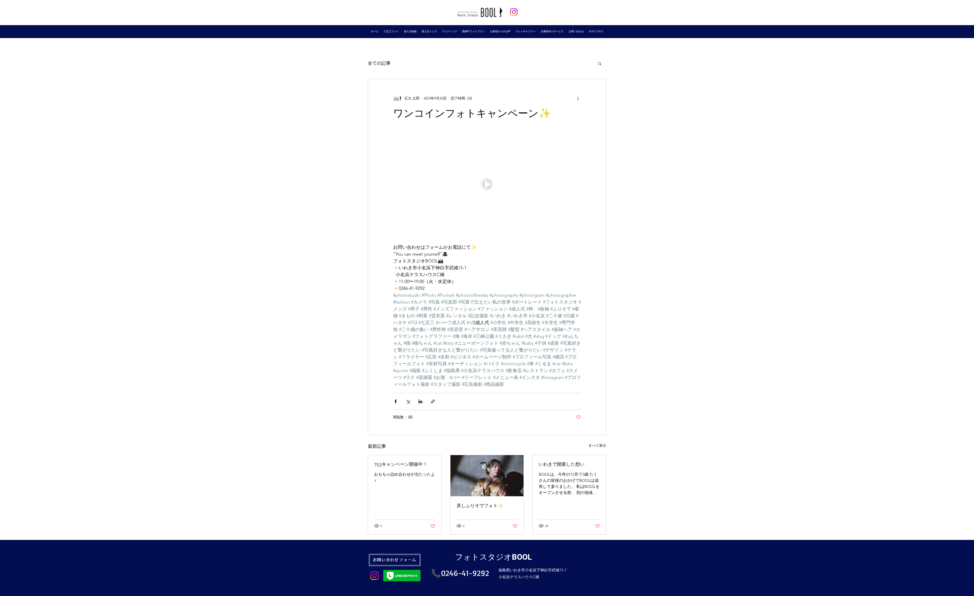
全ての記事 (379, 63)
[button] (599, 63)
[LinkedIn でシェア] (420, 401)
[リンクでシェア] (432, 401)
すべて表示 (597, 445)
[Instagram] (514, 12)
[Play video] (487, 184)
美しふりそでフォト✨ (480, 505)
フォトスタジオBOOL (493, 557)
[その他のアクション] (578, 98)
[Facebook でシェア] (395, 401)
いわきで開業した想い (561, 464)
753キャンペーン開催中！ (400, 464)
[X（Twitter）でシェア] (408, 401)
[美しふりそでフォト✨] (487, 475)
